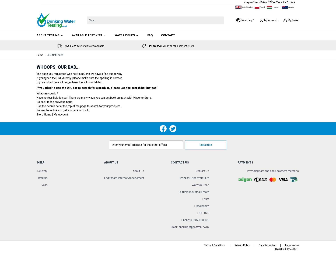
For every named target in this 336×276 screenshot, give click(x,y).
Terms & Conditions (215, 245)
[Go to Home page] (56, 20)
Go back (41, 102)
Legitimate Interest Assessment (124, 178)
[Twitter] (172, 128)
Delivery (42, 171)
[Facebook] (163, 128)
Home (40, 55)
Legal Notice (292, 245)
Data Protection (267, 245)
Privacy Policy (242, 245)
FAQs (44, 185)
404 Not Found (55, 55)
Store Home (44, 114)
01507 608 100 (199, 220)
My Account (61, 114)
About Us (138, 171)
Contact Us (202, 171)
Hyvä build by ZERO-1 (287, 248)
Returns (42, 178)
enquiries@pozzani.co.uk (194, 227)
